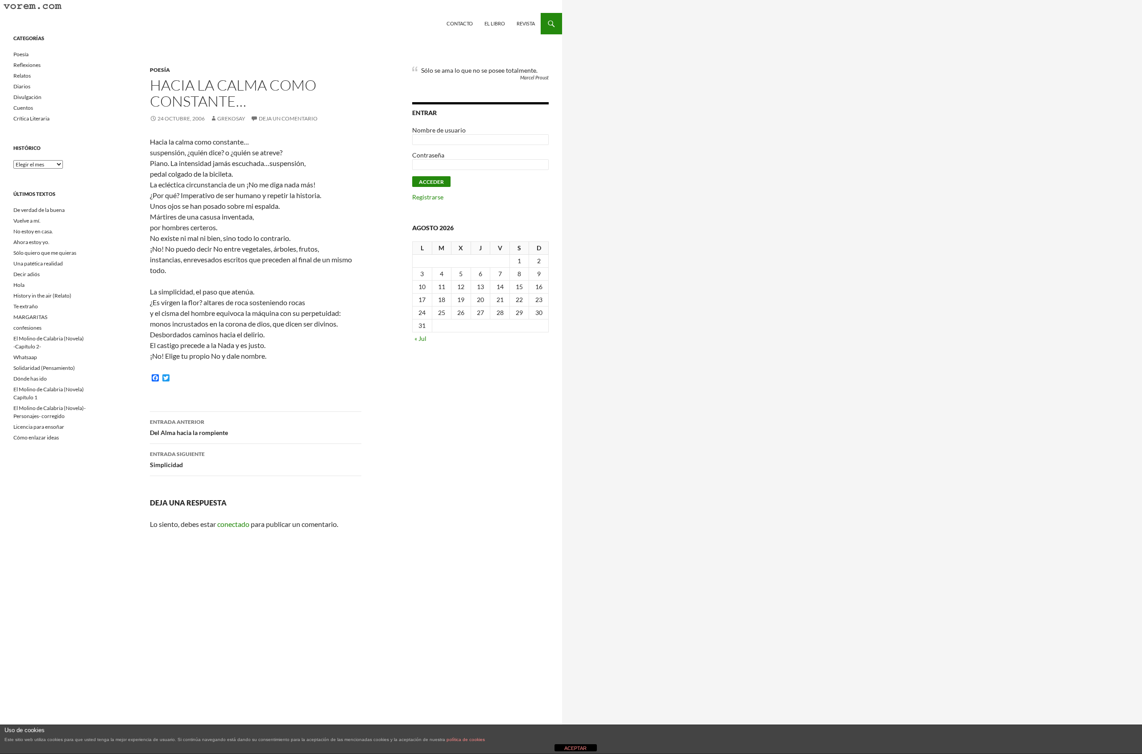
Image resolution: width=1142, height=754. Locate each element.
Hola (19, 285)
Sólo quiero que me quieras (44, 252)
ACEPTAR (575, 748)
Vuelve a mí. (27, 220)
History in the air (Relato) (42, 295)
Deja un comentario (288, 118)
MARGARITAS (30, 317)
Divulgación (27, 97)
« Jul (420, 338)
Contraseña (428, 155)
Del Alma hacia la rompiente (189, 427)
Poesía (160, 69)
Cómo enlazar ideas (36, 437)
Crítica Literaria (31, 118)
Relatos (22, 75)
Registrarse (427, 197)
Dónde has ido (30, 378)
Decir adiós (26, 274)
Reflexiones (27, 65)
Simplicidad (177, 459)
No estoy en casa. (33, 231)
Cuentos (23, 107)
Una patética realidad (38, 263)
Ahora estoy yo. (31, 242)
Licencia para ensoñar (38, 426)
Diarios (21, 86)
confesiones (27, 327)
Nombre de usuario (439, 130)
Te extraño (25, 306)
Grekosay (231, 118)
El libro (494, 23)
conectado (233, 524)
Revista (526, 23)
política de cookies (466, 739)
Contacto (460, 23)
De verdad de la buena (39, 210)
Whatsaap (25, 357)
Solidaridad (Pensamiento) (44, 368)
